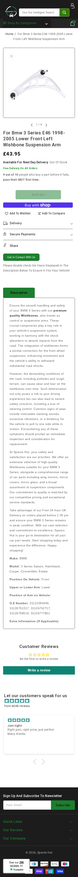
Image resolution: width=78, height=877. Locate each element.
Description (18, 292)
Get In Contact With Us (21, 257)
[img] (41, 700)
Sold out (38, 195)
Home (9, 34)
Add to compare (53, 213)
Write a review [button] (39, 670)
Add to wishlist (20, 213)
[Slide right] (46, 125)
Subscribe (63, 805)
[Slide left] (32, 125)
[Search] (64, 12)
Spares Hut (45, 852)
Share (13, 246)
